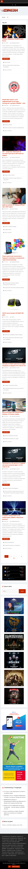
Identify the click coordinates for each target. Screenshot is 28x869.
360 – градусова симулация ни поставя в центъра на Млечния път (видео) (13, 153)
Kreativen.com (20, 836)
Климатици (19, 850)
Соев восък (4, 853)
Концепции (12, 283)
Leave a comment (8, 69)
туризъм (22, 287)
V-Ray (4, 492)
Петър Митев (12, 492)
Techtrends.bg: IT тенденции (12, 787)
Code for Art (21, 491)
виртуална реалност (10, 545)
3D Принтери (7, 283)
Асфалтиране (20, 845)
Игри (5, 62)
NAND (10, 337)
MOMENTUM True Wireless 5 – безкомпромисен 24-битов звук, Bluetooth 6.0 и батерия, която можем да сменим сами (15, 801)
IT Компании (11, 385)
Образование (6, 284)
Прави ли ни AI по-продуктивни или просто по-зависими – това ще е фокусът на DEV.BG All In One (14, 807)
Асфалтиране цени (19, 852)
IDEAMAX (4, 848)
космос (15, 178)
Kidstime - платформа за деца (8, 850)
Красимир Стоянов (15, 367)
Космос (6, 175)
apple (7, 229)
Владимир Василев (15, 42)
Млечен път (19, 178)
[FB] (12, 5)
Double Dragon (16, 65)
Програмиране (15, 488)
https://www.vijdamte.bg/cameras (9, 845)
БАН (7, 127)
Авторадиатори (10, 848)
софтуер (7, 389)
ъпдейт (16, 438)
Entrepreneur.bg (13, 838)
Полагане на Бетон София (8, 852)
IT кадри (6, 385)
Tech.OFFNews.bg (6, 836)
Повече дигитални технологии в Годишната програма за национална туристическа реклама (13, 258)
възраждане (6, 66)
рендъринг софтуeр (19, 492)
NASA (7, 178)
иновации (18, 287)
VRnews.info (20, 838)
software (21, 388)
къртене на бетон (6, 846)
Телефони (10, 226)
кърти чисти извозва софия (13, 841)
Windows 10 (12, 438)
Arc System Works (9, 65)
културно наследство (12, 127)
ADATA (7, 337)
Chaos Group (16, 388)
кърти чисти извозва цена (17, 846)
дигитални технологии (10, 287)
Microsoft (8, 438)
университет (17, 545)
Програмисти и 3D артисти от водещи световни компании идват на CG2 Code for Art (13, 465)
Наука (9, 175)
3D (4, 65)
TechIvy (12, 317)
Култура (6, 124)
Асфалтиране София (6, 843)
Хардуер (14, 226)
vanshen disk (16, 337)
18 (21, 556)
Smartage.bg (13, 836)
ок (9, 866)
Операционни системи (13, 435)
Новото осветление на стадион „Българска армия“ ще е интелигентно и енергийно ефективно (14, 813)
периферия (8, 339)
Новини (8, 62)
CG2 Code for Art (9, 491)
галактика (11, 178)
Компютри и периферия (9, 334)
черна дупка (6, 179)
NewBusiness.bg (5, 838)
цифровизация (21, 127)
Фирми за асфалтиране (10, 855)
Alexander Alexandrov (15, 157)
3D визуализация (9, 388)
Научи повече (15, 866)
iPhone (9, 229)
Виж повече (6, 58)
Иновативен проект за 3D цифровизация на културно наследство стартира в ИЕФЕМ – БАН (13, 101)
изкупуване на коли (19, 848)
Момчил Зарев (14, 208)
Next (14, 558)
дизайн (7, 492)
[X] (15, 5)
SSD (12, 337)
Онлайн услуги (12, 284)
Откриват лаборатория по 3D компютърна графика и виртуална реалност (12, 517)
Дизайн (6, 488)
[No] (26, 865)
